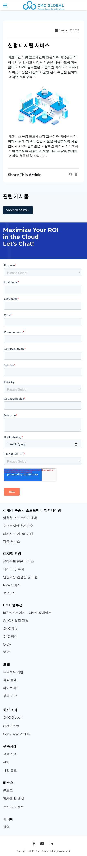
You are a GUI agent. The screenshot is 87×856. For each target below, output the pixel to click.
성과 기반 (10, 696)
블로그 (8, 790)
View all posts (16, 210)
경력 (6, 827)
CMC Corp (11, 726)
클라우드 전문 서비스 (18, 561)
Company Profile (16, 734)
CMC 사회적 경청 (15, 621)
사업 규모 (10, 770)
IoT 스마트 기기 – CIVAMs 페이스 (27, 613)
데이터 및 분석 (13, 569)
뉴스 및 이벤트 (13, 807)
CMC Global (12, 717)
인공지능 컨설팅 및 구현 (20, 577)
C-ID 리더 (10, 636)
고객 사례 (10, 754)
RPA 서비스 (11, 585)
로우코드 (9, 593)
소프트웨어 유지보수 (18, 526)
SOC (6, 652)
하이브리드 (11, 688)
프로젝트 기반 (13, 672)
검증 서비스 (11, 542)
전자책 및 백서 (13, 799)
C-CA (7, 644)
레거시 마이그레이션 (18, 534)
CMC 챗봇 (10, 628)
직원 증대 (10, 680)
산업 (6, 762)
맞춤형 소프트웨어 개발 (20, 518)
